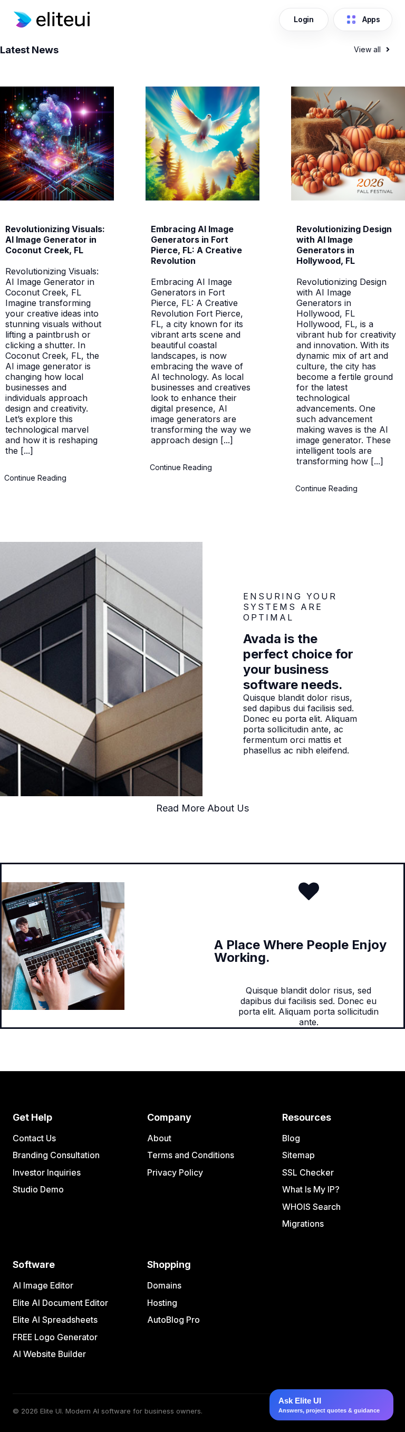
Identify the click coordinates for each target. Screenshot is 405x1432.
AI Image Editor (43, 1285)
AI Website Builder (49, 1354)
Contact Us (34, 1138)
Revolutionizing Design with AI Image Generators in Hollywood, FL (344, 245)
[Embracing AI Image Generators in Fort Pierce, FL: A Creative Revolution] (202, 197)
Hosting (162, 1302)
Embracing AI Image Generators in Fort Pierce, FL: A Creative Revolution (196, 245)
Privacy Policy (175, 1172)
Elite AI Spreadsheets (55, 1319)
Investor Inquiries (47, 1172)
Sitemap (298, 1155)
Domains (164, 1285)
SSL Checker (308, 1172)
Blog (291, 1138)
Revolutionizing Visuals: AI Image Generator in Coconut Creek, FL (55, 239)
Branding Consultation (56, 1155)
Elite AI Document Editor (60, 1302)
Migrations (303, 1223)
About (159, 1138)
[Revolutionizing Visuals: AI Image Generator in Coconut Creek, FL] (57, 197)
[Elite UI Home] (143, 19)
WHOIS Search (311, 1206)
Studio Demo (38, 1189)
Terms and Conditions (190, 1155)
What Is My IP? (311, 1189)
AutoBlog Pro (173, 1319)
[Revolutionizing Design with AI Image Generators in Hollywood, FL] (348, 197)
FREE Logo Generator (55, 1337)
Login (304, 19)
